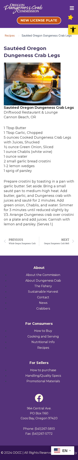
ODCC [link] (17, 452)
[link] (73, 30)
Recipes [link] (10, 35)
